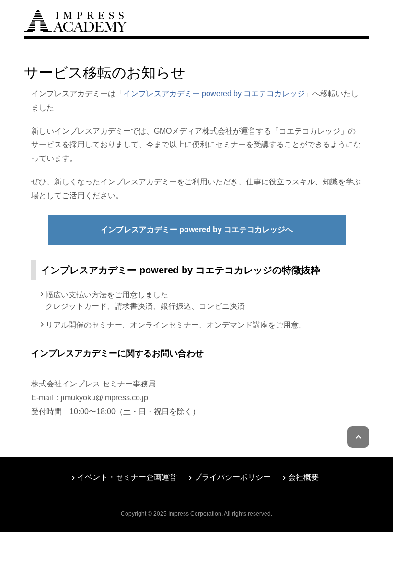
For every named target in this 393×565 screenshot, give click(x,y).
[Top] (75, 19)
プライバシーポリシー (232, 477)
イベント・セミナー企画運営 (127, 477)
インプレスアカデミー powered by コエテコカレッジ (214, 94)
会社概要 (303, 477)
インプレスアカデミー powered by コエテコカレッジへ (197, 230)
